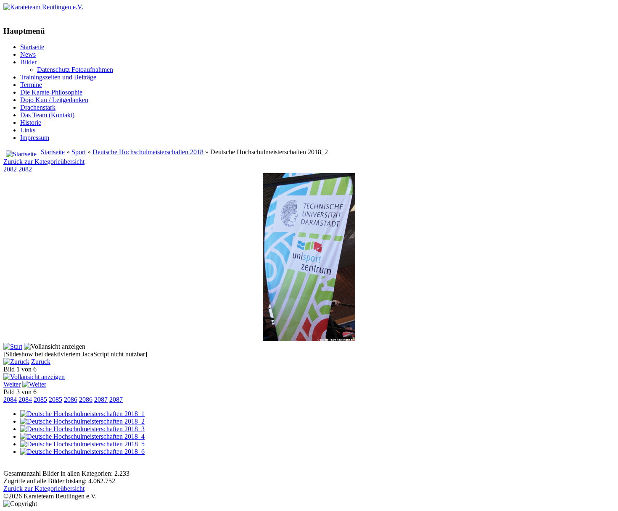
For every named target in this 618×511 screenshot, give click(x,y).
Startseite (32, 46)
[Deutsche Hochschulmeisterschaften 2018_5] (82, 444)
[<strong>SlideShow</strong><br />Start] (12, 346)
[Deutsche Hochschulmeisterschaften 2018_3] (82, 428)
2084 (10, 399)
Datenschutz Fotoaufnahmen (75, 69)
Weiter (12, 384)
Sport (78, 151)
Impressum (34, 137)
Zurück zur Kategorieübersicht (44, 161)
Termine (31, 84)
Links (27, 130)
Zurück (40, 361)
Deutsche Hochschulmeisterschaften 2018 (147, 151)
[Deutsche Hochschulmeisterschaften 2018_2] (309, 338)
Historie (30, 122)
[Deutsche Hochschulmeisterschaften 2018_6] (82, 451)
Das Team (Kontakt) (47, 115)
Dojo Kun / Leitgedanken (54, 99)
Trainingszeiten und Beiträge (58, 77)
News (28, 54)
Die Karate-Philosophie (51, 92)
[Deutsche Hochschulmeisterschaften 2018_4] (82, 436)
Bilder (28, 62)
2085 (40, 399)
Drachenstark (37, 107)
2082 (10, 169)
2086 (70, 399)
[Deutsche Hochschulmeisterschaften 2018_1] (82, 413)
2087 (101, 399)
